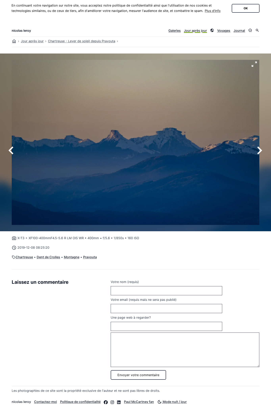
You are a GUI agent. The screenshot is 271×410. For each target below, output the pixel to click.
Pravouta (90, 257)
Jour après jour (195, 30)
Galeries (174, 30)
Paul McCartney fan (139, 402)
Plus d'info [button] (213, 11)
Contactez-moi (45, 402)
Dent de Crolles (48, 257)
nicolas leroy (21, 30)
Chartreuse (24, 257)
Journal (239, 30)
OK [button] (246, 8)
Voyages (223, 30)
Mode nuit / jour (174, 402)
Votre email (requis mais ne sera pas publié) (144, 300)
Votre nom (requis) (125, 282)
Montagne (71, 257)
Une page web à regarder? (131, 317)
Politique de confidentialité (80, 402)
